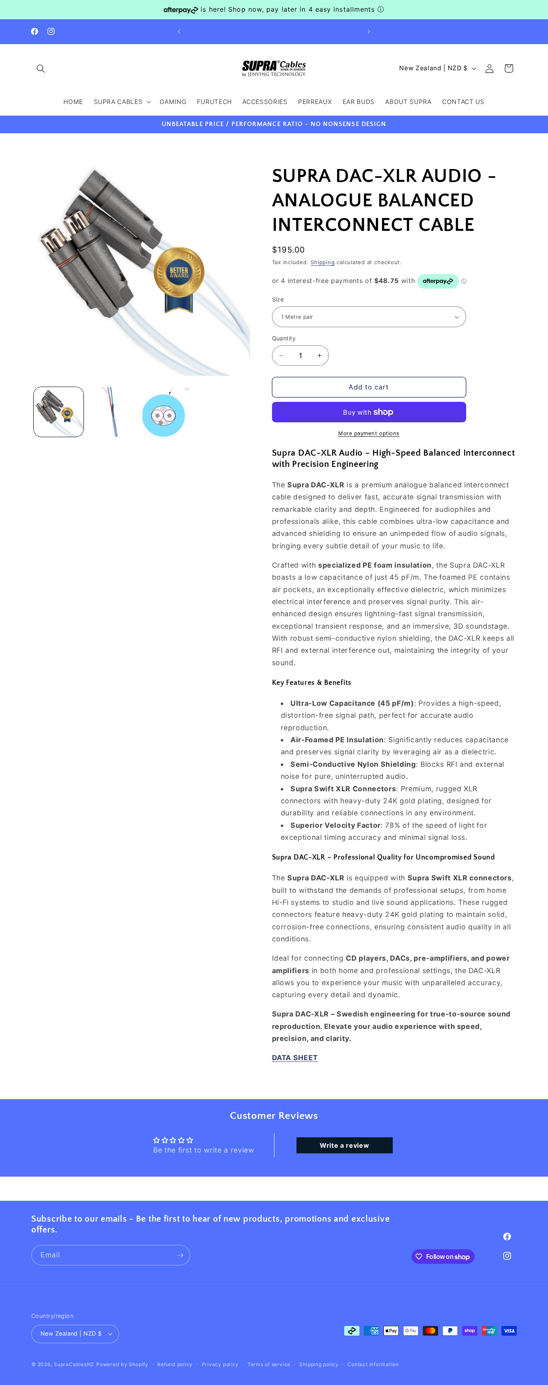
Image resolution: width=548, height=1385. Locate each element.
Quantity (284, 338)
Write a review (344, 1145)
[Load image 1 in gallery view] (59, 412)
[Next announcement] (369, 31)
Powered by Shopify (122, 1364)
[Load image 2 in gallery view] (113, 412)
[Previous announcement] (179, 31)
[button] (41, 68)
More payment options (369, 433)
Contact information (373, 1364)
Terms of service (269, 1364)
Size (278, 299)
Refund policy (175, 1364)
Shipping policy (319, 1364)
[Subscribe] (180, 1255)
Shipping (323, 262)
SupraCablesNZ (74, 1364)
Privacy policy (220, 1364)
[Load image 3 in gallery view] (167, 412)
